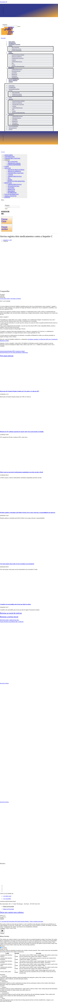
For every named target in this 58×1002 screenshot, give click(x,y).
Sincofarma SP (3, 2)
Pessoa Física (4, 220)
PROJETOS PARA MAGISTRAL (18, 66)
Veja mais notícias (6, 356)
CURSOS (14, 60)
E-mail (1, 917)
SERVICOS (11, 53)
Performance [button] (3, 980)
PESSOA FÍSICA (10, 33)
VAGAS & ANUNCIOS (13, 80)
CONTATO (11, 81)
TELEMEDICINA (15, 77)
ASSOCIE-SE (7, 29)
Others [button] (1, 997)
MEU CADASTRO (15, 47)
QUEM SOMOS (12, 41)
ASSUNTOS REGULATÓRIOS (18, 55)
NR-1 (13, 63)
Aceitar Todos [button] (12, 928)
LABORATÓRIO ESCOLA (17, 61)
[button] (29, 294)
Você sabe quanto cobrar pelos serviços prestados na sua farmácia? (17, 563)
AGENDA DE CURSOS (16, 49)
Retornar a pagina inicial (9, 617)
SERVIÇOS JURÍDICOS (17, 56)
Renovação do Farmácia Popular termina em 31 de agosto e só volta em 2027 (19, 391)
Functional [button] (2, 974)
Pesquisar (5, 24)
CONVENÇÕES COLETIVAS (14, 44)
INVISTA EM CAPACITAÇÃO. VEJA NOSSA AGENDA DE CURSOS (11, 620)
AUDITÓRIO (14, 72)
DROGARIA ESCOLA (16, 71)
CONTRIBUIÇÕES (12, 43)
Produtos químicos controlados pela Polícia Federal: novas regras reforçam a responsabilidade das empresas (27, 512)
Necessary (4, 947)
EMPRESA (11, 27)
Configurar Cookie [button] (4, 928)
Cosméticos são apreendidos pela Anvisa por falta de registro (15, 604)
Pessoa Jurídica (4, 228)
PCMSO (10, 52)
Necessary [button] (2, 946)
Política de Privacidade (8, 906)
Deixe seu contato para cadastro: (12, 912)
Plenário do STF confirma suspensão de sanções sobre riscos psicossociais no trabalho (22, 431)
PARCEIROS (14, 76)
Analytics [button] (2, 985)
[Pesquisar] (18, 26)
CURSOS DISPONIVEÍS (16, 50)
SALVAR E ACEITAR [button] (5, 1001)
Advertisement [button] (3, 991)
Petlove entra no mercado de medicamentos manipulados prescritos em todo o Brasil (21, 472)
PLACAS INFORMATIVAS (14, 79)
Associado (3, 38)
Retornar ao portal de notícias (11, 613)
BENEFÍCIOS (11, 68)
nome (1, 915)
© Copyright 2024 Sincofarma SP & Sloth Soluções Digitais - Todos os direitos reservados (21, 921)
